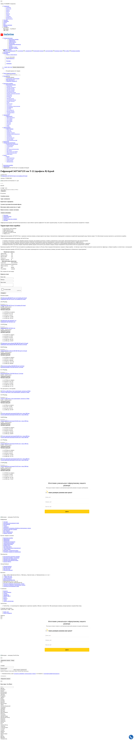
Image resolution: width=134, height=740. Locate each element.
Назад (12, 660)
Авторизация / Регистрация (12, 78)
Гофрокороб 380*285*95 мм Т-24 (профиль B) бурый (13, 299)
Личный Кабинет (7, 566)
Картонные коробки (8, 83)
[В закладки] (1, 183)
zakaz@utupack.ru (10, 58)
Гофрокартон (6, 115)
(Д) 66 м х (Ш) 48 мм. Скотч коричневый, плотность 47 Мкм (15, 392)
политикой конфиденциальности (51, 673)
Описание (5, 215)
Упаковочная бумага (8, 544)
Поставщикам (6, 52)
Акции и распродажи (8, 601)
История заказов (7, 567)
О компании (6, 6)
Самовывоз (6, 21)
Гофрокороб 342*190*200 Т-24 (8, 321)
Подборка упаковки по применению (12, 551)
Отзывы (5, 593)
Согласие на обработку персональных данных (14, 585)
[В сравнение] (2, 183)
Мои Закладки (6, 568)
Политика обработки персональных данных (13, 583)
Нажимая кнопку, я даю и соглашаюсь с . (31, 673)
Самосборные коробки (8, 543)
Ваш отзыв (3, 282)
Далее (67, 511)
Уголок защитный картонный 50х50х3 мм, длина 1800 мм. (14, 437)
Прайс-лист (6, 611)
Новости (5, 598)
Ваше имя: (3, 276)
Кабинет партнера (7, 533)
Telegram (5, 26)
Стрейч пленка (6, 549)
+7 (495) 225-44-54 (7, 577)
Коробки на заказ (7, 49)
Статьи (5, 599)
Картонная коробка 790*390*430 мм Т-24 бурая (12, 367)
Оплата (5, 22)
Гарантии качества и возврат (10, 219)
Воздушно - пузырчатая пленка (10, 550)
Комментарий (4, 668)
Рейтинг (3, 279)
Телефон (3, 665)
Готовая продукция (7, 38)
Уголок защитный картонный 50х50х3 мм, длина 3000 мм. (14, 414)
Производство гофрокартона (10, 559)
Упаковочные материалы (9, 142)
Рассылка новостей (7, 570)
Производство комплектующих (10, 560)
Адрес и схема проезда (11, 54)
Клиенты (5, 591)
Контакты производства (9, 580)
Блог (4, 23)
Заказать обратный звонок (18, 67)
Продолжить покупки (5, 660)
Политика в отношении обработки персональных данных (17, 528)
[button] (3, 68)
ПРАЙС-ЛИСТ (7, 596)
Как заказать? (6, 530)
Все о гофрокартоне (8, 532)
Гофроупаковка (7, 127)
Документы (6, 594)
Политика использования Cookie (11, 523)
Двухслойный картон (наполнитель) (12, 548)
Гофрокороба (6, 166)
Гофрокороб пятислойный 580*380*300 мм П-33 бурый (14, 344)
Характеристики (7, 216)
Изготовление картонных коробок (11, 556)
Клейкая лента (6, 545)
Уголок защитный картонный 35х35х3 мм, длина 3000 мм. (14, 460)
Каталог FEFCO (7, 561)
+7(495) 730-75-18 (7, 576)
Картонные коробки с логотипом (11, 557)
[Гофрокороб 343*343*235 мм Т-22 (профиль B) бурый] (14, 175)
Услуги (5, 597)
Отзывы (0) (6, 217)
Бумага (5, 155)
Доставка (5, 20)
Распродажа (6, 141)
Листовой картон (7, 546)
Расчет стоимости (7, 613)
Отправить (3, 293)
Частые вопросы (7, 592)
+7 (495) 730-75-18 (7, 67)
